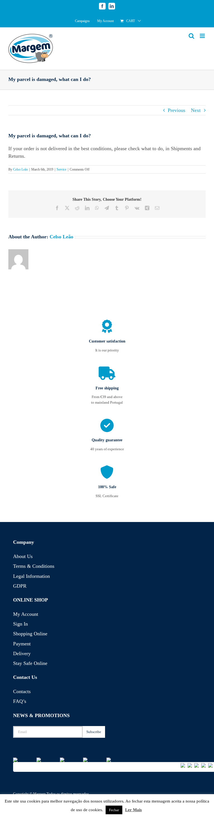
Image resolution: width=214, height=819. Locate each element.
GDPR (19, 586)
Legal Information (31, 576)
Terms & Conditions (33, 566)
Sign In (20, 624)
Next (196, 110)
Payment (22, 643)
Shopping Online (30, 633)
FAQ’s (19, 701)
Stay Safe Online (30, 663)
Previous (176, 110)
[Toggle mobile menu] (203, 36)
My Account (25, 614)
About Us (23, 556)
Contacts (22, 691)
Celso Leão (20, 169)
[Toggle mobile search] (191, 36)
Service (61, 169)
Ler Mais (133, 810)
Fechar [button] (114, 810)
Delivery (22, 653)
